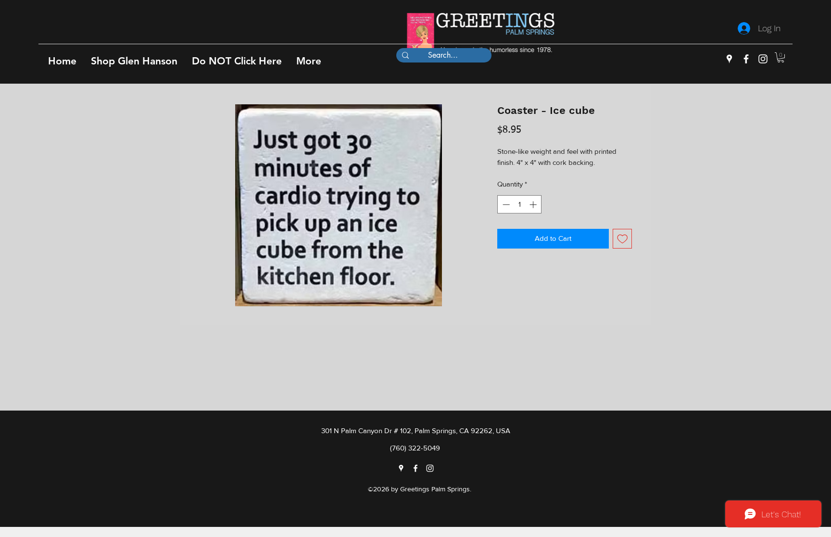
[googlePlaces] (729, 59)
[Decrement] (505, 204)
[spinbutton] (520, 204)
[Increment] (534, 204)
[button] (134, 61)
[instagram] (763, 59)
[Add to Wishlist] (622, 239)
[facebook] (746, 59)
